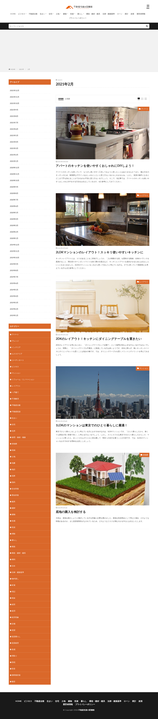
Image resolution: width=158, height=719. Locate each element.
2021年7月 (14, 123)
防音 (13, 669)
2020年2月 (14, 232)
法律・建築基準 (109, 14)
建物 (65, 14)
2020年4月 (14, 219)
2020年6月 (14, 206)
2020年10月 (14, 180)
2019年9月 (14, 264)
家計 (126, 14)
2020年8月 (14, 193)
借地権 (145, 455)
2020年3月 (14, 225)
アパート (144, 109)
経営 (13, 604)
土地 (57, 14)
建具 (13, 501)
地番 (13, 463)
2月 (29, 69)
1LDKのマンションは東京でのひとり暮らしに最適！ (92, 425)
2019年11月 (14, 251)
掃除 (13, 534)
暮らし (80, 14)
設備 (13, 624)
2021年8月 (14, 116)
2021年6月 (14, 129)
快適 (13, 521)
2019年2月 (14, 309)
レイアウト (143, 195)
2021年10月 (14, 103)
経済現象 (15, 617)
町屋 (13, 585)
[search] (146, 26)
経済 (13, 611)
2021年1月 (14, 161)
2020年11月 (14, 174)
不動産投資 (16, 411)
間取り (14, 656)
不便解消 (15, 399)
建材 (13, 508)
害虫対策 (15, 495)
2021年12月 (14, 90)
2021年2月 (14, 155)
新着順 (61, 99)
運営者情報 (141, 14)
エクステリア (17, 354)
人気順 (67, 99)
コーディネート (18, 360)
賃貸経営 (15, 643)
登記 (13, 591)
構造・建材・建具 (93, 14)
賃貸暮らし (16, 636)
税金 (13, 598)
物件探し (15, 579)
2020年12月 (14, 167)
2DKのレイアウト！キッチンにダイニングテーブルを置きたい (99, 338)
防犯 (13, 662)
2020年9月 (14, 187)
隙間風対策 (16, 675)
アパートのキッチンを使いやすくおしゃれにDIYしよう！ (95, 165)
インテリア (16, 347)
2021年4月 (14, 142)
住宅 (50, 14)
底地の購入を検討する (71, 511)
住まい (42, 14)
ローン (119, 14)
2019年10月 (14, 257)
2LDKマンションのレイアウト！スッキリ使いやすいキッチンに (99, 252)
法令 (13, 566)
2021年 (21, 69)
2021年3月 (14, 148)
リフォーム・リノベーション (23, 379)
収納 (13, 450)
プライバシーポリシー (77, 18)
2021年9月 (14, 110)
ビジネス (21, 14)
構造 (13, 546)
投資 (72, 14)
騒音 (13, 681)
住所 (13, 431)
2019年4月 (14, 296)
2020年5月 (14, 212)
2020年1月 (14, 238)
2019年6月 (14, 283)
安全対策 (15, 489)
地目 (13, 469)
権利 (13, 559)
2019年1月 (14, 315)
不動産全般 (33, 14)
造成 (13, 649)
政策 (132, 14)
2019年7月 (14, 277)
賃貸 (13, 630)
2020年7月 (14, 200)
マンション (143, 368)
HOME (13, 14)
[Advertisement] (79, 49)
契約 (13, 482)
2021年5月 (14, 135)
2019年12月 (14, 245)
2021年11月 (14, 97)
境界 (13, 476)
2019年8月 (14, 270)
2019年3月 (14, 302)
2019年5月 (14, 290)
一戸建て (15, 392)
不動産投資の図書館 (86, 710)
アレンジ (15, 341)
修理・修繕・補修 (19, 437)
